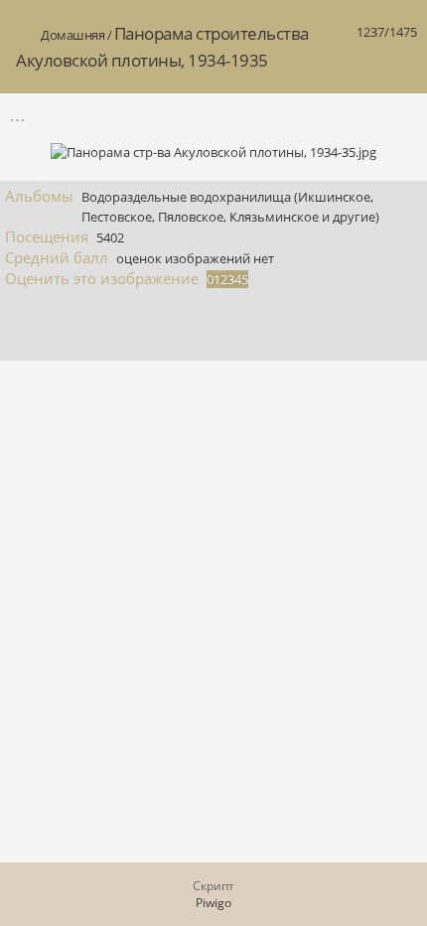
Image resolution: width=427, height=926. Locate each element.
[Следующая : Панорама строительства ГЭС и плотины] (400, 114)
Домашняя (72, 35)
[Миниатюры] (317, 114)
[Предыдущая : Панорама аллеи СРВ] (358, 114)
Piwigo (213, 902)
